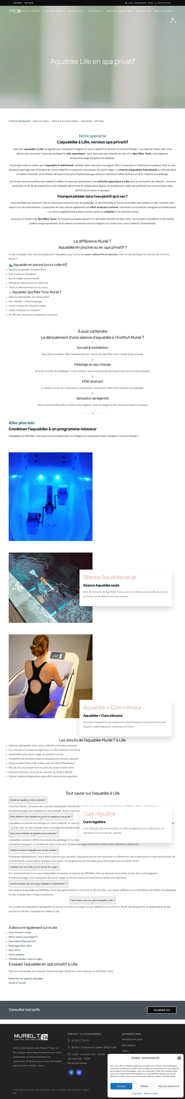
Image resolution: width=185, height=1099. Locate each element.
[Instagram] (79, 1072)
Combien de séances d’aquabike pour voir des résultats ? (34, 851)
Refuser (144, 1086)
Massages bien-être (20, 945)
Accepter (121, 1086)
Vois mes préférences (168, 1086)
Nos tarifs (29, 3)
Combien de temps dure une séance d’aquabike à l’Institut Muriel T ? (38, 885)
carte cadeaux (163, 11)
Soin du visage (31, 11)
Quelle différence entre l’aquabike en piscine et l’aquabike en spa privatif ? (41, 818)
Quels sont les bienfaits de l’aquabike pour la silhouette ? (34, 834)
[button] (179, 1058)
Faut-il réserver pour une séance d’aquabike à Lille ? (92, 901)
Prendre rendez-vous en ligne (25, 959)
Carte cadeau (16, 954)
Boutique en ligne (132, 1039)
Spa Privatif (95, 11)
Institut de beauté (19, 121)
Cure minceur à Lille (20, 932)
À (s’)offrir (17, 3)
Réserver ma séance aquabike (26, 978)
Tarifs (125, 1051)
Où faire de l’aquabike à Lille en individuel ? (28, 801)
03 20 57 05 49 (164, 3)
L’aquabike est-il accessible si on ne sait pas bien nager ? (34, 868)
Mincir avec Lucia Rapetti (23, 936)
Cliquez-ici (162, 1010)
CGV (53, 1090)
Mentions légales (151, 1093)
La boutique (143, 11)
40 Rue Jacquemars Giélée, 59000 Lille (94, 1047)
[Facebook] (71, 1072)
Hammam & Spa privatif (22, 941)
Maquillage (75, 11)
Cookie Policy (137, 1093)
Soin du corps (54, 11)
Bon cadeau (129, 1045)
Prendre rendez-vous (119, 11)
